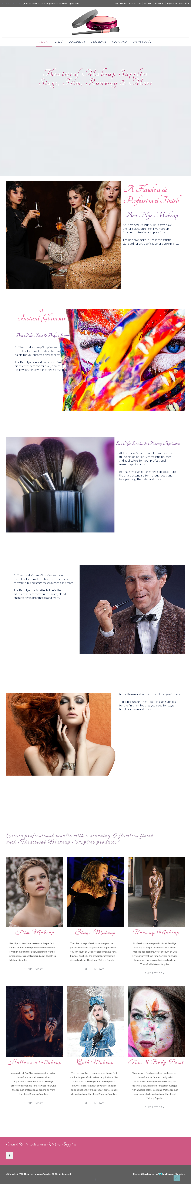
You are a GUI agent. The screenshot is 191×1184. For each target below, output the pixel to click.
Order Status (135, 3)
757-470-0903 (32, 3)
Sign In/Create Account (178, 3)
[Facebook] (95, 1179)
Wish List (148, 3)
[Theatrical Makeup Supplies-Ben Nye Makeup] (95, 22)
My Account (121, 3)
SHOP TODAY (33, 969)
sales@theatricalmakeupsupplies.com (61, 3)
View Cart (159, 3)
